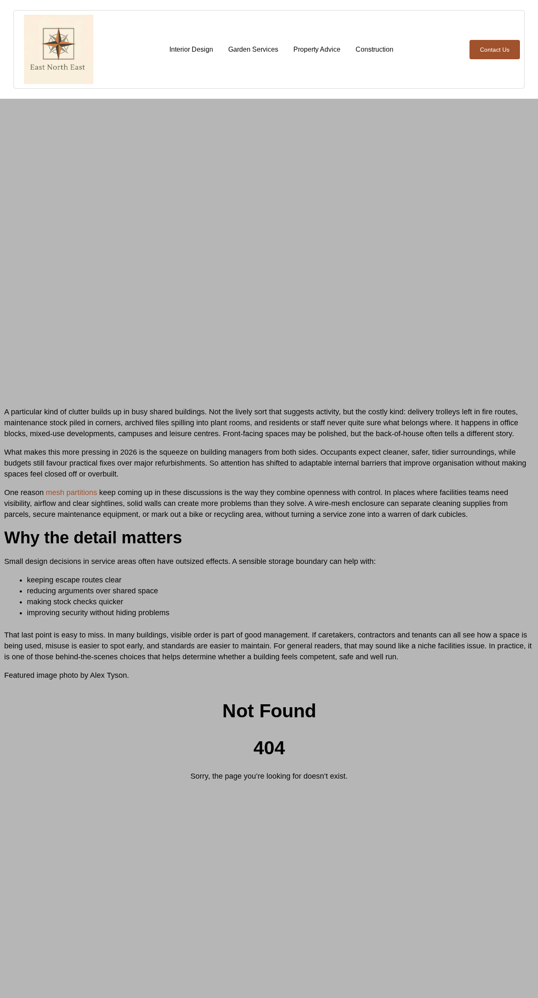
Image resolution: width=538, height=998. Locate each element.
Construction (374, 49)
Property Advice (316, 49)
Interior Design (191, 49)
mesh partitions (71, 492)
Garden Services (253, 49)
